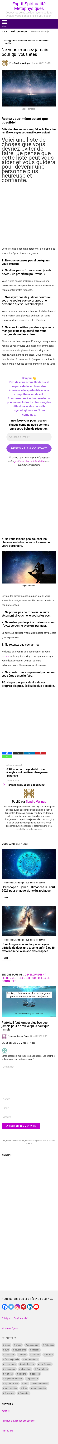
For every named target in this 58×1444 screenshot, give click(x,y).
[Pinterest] (40, 753)
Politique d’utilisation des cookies (18, 1420)
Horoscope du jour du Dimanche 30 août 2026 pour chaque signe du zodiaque (28, 888)
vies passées (11, 1388)
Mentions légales (10, 1328)
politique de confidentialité (29, 461)
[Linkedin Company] (30, 1307)
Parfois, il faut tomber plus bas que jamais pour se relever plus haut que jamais (25, 1026)
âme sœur (9, 1393)
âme (25, 1388)
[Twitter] (11, 1307)
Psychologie (42, 1369)
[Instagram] (17, 1307)
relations (9, 1374)
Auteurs (6, 1411)
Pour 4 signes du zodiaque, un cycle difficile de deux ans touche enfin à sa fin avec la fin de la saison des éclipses (29, 947)
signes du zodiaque (13, 1378)
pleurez (5, 656)
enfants (49, 1354)
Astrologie (49, 1345)
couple (23, 1354)
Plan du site (7, 1430)
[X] (18, 753)
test (26, 1383)
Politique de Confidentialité (15, 1318)
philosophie (10, 1369)
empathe (36, 1354)
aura (7, 1350)
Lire (6, 897)
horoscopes (10, 1364)
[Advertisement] (29, 214)
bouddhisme (20, 1350)
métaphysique (27, 1364)
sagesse (36, 1374)
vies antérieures (40, 1383)
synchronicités (11, 1383)
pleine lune (26, 1369)
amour (19, 1345)
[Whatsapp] (7, 756)
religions (22, 1374)
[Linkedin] (29, 753)
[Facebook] (7, 753)
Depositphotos (28, 585)
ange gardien (33, 1345)
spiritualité (33, 1378)
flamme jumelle (12, 1359)
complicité (9, 1354)
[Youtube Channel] (36, 1307)
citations (35, 1350)
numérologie (45, 1364)
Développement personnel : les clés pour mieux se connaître (26, 978)
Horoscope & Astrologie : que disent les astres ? (24, 883)
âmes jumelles (39, 1388)
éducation (24, 1393)
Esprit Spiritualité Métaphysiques (29, 6)
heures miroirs (31, 1359)
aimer (7, 1345)
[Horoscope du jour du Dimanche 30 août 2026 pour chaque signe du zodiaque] (29, 864)
